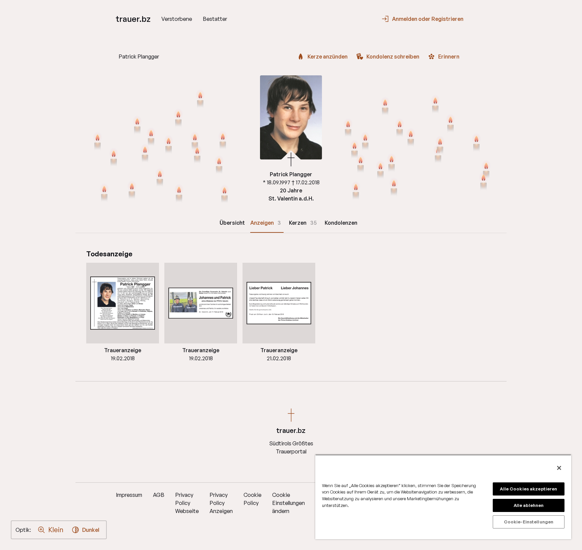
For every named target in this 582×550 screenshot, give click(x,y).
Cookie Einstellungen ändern (288, 502)
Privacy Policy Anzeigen (221, 502)
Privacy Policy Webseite (187, 502)
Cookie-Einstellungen (529, 521)
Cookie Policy (252, 498)
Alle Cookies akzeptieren (528, 488)
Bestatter (215, 18)
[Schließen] (559, 468)
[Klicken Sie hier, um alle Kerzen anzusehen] (168, 145)
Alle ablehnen (529, 505)
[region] (443, 496)
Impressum (129, 494)
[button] (122, 303)
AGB (158, 494)
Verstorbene (176, 18)
